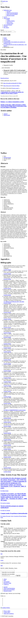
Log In (5, 16)
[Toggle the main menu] (1, 4)
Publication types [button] (8, 10)
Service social (7, 40)
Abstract (6, 113)
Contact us (6, 584)
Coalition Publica (11, 20)
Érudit (8, 19)
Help (5, 580)
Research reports (10, 15)
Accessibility (7, 581)
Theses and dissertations (12, 12)
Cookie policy (7, 612)
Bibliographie (7, 115)
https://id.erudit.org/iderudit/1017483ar (12, 83)
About (8, 18)
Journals (8, 11)
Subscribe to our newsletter (8, 574)
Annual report (10, 23)
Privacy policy (7, 611)
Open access (9, 22)
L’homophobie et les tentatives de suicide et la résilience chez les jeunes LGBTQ (12, 92)
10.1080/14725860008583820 (11, 410)
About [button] (5, 18)
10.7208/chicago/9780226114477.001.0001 (14, 301)
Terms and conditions (9, 613)
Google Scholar (7, 269)
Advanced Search (8, 24)
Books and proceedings (12, 14)
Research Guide (7, 583)
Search (2, 30)
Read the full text (5, 78)
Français (6, 26)
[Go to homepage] (4, 1)
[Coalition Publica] (5, 607)
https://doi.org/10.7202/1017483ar (11, 85)
